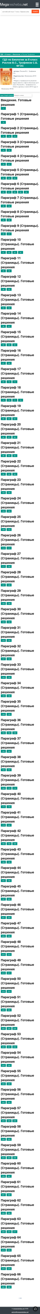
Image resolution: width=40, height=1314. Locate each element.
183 (9, 844)
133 (3, 640)
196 (9, 881)
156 (3, 733)
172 (9, 788)
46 (3, 271)
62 (3, 345)
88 (15, 437)
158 (9, 733)
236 (9, 1065)
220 (3, 1010)
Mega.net (14, 4)
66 (15, 345)
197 (3, 899)
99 (15, 474)
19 (9, 150)
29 (20, 192)
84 (15, 419)
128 (9, 603)
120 (9, 566)
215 (3, 973)
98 (9, 474)
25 (15, 178)
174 (15, 788)
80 (3, 419)
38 (9, 220)
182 (3, 844)
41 (9, 234)
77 (15, 400)
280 (3, 1287)
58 (3, 326)
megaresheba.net (19, 1309)
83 (9, 419)
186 (3, 862)
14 (15, 136)
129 (3, 622)
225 (3, 1028)
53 (3, 308)
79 (20, 400)
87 (9, 437)
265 (9, 1195)
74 (15, 382)
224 (9, 1010)
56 (9, 308)
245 (3, 1121)
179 (3, 825)
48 (9, 271)
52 (9, 289)
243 (9, 1102)
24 (9, 178)
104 (9, 493)
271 (15, 1232)
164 (9, 751)
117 (9, 548)
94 (3, 474)
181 (9, 825)
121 (3, 585)
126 (3, 603)
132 (9, 622)
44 (15, 252)
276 (9, 1250)
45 (20, 252)
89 (3, 456)
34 (9, 206)
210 (3, 954)
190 (9, 862)
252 (9, 1139)
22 (3, 178)
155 (9, 714)
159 (15, 733)
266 (3, 1213)
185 (15, 844)
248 (9, 1121)
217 (9, 973)
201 (3, 918)
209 (9, 936)
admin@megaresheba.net (20, 1312)
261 (9, 1176)
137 (3, 659)
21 (9, 164)
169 (3, 788)
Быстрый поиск (7, 95)
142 (9, 659)
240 (9, 1084)
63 (9, 345)
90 (9, 456)
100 (3, 493)
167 (9, 770)
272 (3, 1250)
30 (26, 192)
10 (3, 122)
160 (3, 751)
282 (9, 1287)
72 (9, 382)
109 (9, 511)
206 (3, 936)
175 (3, 807)
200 (9, 899)
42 (9, 252)
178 (9, 807)
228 (15, 1028)
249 (15, 1121)
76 (9, 400)
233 (3, 1065)
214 (9, 954)
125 (9, 585)
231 (9, 1047)
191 (3, 881)
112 (9, 529)
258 (15, 1158)
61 (9, 326)
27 (9, 192)
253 (3, 1158)
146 (3, 696)
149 (3, 714)
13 (9, 136)
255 (9, 1158)
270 (9, 1232)
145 (9, 677)
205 (9, 918)
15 (3, 150)
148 (9, 696)
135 (9, 640)
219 (9, 991)
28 (15, 192)
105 (3, 511)
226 (9, 1028)
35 (3, 220)
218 (3, 991)
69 (9, 363)
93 (15, 456)
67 (3, 363)
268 (9, 1213)
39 (3, 234)
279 (9, 1269)
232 (15, 1047)
